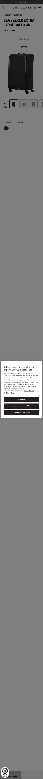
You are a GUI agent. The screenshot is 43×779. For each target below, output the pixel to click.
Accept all (21, 400)
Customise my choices (21, 412)
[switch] (5, 775)
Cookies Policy (9, 393)
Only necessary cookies (21, 406)
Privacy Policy (29, 391)
